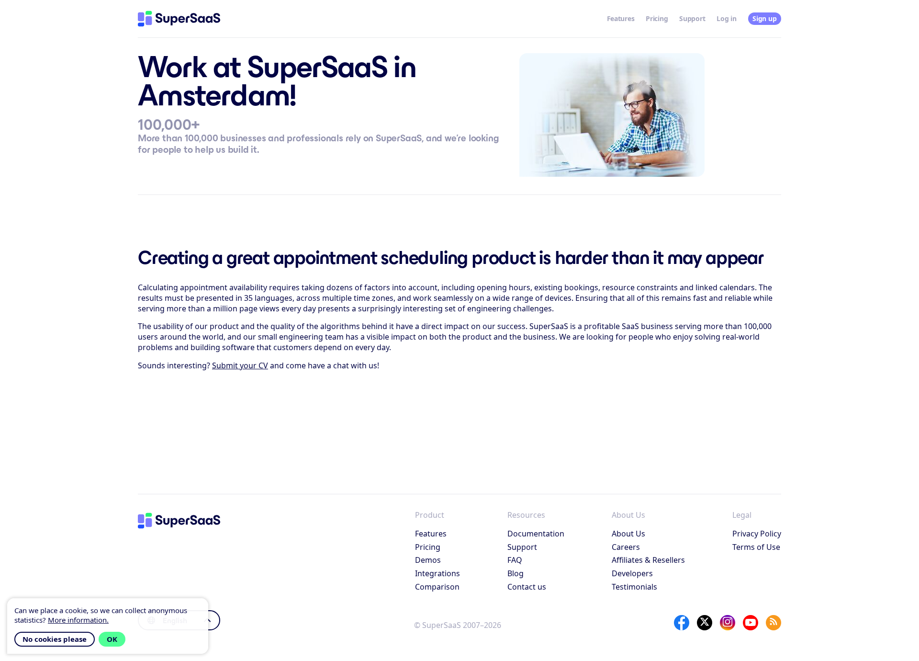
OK (112, 639)
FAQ (514, 560)
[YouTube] (750, 622)
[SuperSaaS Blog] (773, 622)
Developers (632, 573)
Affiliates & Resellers (648, 560)
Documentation (535, 533)
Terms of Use (756, 547)
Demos (428, 560)
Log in (726, 18)
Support (692, 18)
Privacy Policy (756, 533)
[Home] (179, 18)
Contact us (526, 586)
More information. (78, 620)
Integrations (437, 573)
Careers (626, 547)
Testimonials (634, 586)
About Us (628, 533)
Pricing (657, 18)
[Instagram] (727, 622)
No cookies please (54, 639)
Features (621, 18)
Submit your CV (240, 365)
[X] (704, 622)
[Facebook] (681, 622)
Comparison (437, 586)
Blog (515, 573)
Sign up (764, 18)
